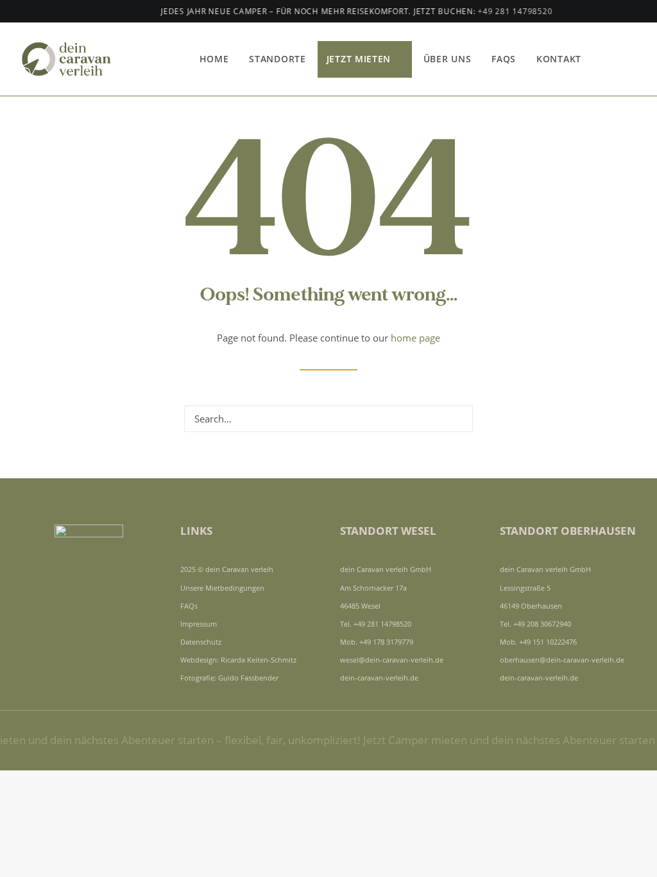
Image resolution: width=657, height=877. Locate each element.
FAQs (503, 59)
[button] (612, 59)
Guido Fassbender (248, 677)
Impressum (198, 624)
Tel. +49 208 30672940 (535, 624)
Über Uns (447, 59)
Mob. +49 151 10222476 (538, 642)
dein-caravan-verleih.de (379, 677)
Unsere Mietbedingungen (222, 588)
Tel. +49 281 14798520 (375, 624)
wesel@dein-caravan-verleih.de (391, 659)
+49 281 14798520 (505, 11)
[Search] (328, 418)
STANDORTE (277, 59)
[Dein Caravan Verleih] (72, 59)
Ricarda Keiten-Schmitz (258, 659)
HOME (214, 59)
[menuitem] (214, 59)
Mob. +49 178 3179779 (376, 642)
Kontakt (558, 59)
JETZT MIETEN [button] (359, 59)
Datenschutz (200, 642)
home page (415, 337)
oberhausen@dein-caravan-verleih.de (562, 659)
